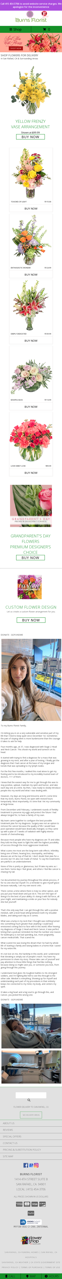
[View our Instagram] (36, 1166)
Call (11, 1276)
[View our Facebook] (26, 1166)
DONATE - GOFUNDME (12, 634)
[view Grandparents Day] (31, 51)
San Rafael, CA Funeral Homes (22, 1252)
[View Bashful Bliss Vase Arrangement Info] (31, 372)
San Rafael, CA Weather (15, 1262)
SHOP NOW (16, 48)
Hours (53, 1276)
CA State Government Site (45, 1262)
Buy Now (30, 136)
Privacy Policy (10, 1267)
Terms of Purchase (32, 1267)
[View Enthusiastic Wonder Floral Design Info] (31, 240)
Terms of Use (52, 1267)
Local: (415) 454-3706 (31, 1189)
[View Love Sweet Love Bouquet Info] (31, 438)
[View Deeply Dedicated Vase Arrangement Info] (31, 306)
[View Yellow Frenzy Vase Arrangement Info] (31, 91)
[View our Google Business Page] (31, 1166)
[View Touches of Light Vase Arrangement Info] (31, 174)
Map (32, 1276)
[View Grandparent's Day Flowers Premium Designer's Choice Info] (31, 505)
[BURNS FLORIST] (31, 21)
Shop (17, 29)
